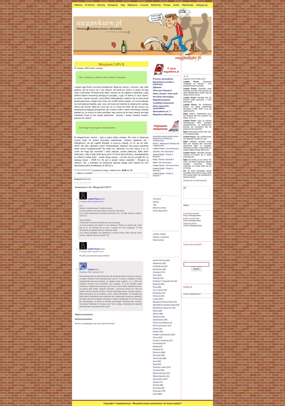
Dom (155, 275)
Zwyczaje (156, 391)
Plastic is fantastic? (166, 160)
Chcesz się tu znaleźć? (192, 244)
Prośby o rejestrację (161, 340)
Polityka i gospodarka (161, 335)
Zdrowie (156, 385)
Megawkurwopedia (161, 100)
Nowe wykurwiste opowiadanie (161, 107)
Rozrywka (157, 355)
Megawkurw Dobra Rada (163, 302)
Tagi (123, 5)
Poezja (167, 5)
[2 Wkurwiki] (77, 170)
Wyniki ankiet (158, 240)
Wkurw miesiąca (159, 373)
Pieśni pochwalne (160, 326)
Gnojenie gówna (190, 224)
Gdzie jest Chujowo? (162, 90)
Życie (155, 394)
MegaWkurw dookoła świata (164, 305)
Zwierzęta (157, 388)
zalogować (88, 324)
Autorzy (101, 5)
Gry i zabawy (158, 290)
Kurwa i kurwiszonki (191, 218)
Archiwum (157, 199)
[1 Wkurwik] (75, 170)
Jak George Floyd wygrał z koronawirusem (97, 128)
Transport (157, 370)
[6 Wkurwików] (84, 170)
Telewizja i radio (159, 367)
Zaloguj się (202, 5)
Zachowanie (158, 379)
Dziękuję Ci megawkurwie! (163, 281)
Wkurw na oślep (159, 208)
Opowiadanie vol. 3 (162, 111)
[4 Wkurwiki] (80, 170)
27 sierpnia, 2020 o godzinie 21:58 (91, 201)
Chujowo (156, 272)
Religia (156, 346)
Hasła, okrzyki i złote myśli (165, 93)
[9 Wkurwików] (89, 170)
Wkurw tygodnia (159, 376)
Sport (155, 361)
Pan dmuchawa (172, 149)
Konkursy (156, 296)
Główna (78, 5)
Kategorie (113, 5)
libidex (155, 144)
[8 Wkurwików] (88, 170)
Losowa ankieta (159, 234)
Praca (155, 338)
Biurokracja (157, 269)
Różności (87, 179)
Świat (155, 364)
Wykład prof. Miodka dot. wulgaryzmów (163, 139)
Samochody (158, 358)
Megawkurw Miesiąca (162, 114)
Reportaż (156, 349)
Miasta (155, 311)
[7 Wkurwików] (86, 170)
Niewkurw (157, 317)
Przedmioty (157, 343)
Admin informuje (159, 260)
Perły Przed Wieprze (161, 323)
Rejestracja (187, 5)
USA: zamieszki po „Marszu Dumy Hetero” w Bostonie (102, 77)
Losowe (144, 5)
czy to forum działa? (191, 213)
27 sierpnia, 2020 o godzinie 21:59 (91, 251)
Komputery (157, 293)
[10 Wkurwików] (91, 170)
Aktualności (157, 263)
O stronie (89, 5)
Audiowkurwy (158, 266)
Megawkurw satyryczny (162, 308)
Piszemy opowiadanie (163, 79)
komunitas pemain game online (165, 136)
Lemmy (99, 68)
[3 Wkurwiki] (79, 170)
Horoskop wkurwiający (163, 97)
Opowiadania (158, 320)
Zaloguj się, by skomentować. (195, 180)
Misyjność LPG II (111, 64)
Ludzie (155, 299)
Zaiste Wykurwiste (160, 211)
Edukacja (156, 284)
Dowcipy (156, 278)
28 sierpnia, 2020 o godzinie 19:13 (91, 272)
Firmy (155, 287)
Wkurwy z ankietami (161, 237)
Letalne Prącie (94, 199)
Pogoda (156, 332)
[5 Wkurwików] (82, 170)
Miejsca (156, 314)
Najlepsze (132, 5)
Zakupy (156, 382)
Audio (176, 5)
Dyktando (156, 5)
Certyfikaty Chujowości (163, 103)
